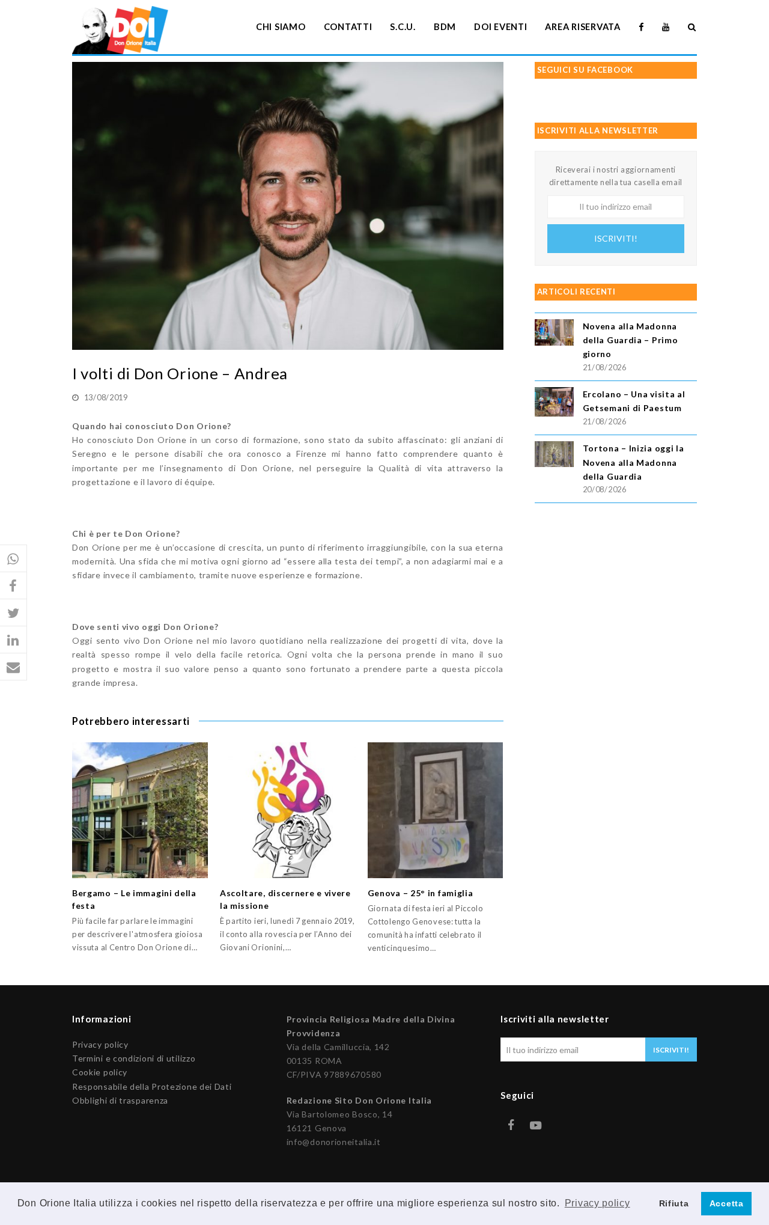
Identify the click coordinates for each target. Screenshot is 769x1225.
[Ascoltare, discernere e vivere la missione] (288, 810)
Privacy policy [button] (597, 1203)
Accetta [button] (727, 1203)
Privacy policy (100, 1044)
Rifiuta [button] (674, 1203)
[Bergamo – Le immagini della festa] (140, 810)
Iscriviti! (615, 238)
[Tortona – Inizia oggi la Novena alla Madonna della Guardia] (554, 455)
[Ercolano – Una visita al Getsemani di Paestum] (554, 403)
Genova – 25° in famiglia (420, 893)
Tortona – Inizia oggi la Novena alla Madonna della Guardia (633, 462)
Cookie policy (99, 1072)
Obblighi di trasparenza (120, 1100)
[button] (13, 558)
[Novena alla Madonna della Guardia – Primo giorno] (554, 334)
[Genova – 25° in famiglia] (435, 810)
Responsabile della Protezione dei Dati (152, 1086)
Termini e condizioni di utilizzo (133, 1058)
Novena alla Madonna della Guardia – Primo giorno (630, 340)
